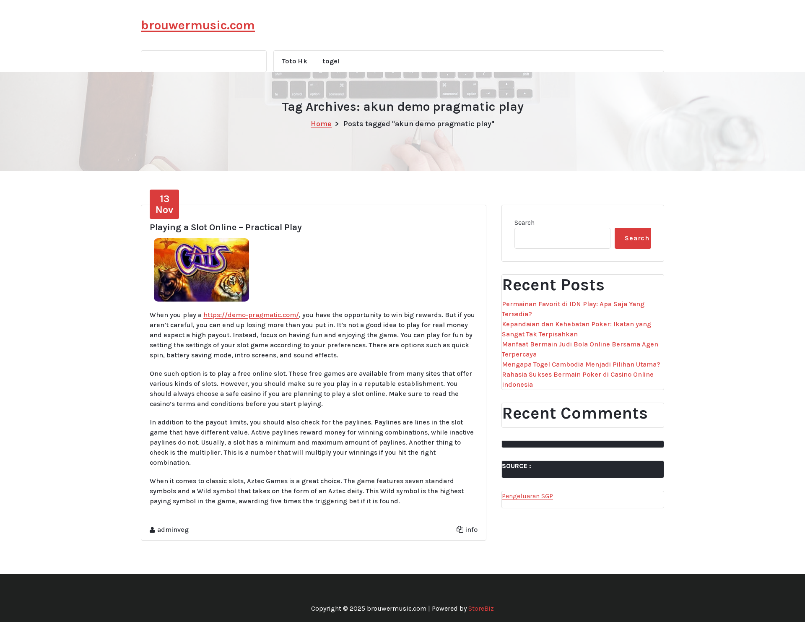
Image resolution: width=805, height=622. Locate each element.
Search (524, 222)
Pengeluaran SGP (527, 496)
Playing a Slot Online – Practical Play (226, 227)
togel (331, 61)
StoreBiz (481, 608)
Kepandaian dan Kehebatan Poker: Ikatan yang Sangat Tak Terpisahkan (576, 329)
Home (321, 123)
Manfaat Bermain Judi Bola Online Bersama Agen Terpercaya (580, 349)
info (471, 530)
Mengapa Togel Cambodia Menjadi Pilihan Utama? (581, 364)
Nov (164, 204)
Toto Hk (294, 61)
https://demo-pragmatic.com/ (251, 315)
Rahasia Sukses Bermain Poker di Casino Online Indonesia (578, 379)
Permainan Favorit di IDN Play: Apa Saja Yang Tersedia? (573, 309)
